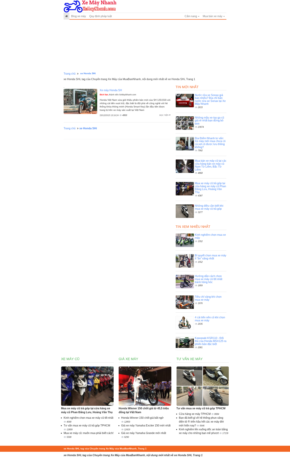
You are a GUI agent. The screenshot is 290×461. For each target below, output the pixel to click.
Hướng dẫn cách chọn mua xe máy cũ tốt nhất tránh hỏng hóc (208, 279)
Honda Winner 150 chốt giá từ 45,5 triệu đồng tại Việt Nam (144, 410)
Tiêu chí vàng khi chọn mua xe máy (208, 298)
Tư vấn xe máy (189, 359)
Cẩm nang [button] (191, 16)
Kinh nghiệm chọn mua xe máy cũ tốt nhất (88, 417)
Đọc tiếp (164, 115)
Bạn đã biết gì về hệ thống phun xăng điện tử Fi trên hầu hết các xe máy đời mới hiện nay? (201, 421)
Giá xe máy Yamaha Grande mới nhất (143, 433)
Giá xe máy (128, 359)
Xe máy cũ (70, 359)
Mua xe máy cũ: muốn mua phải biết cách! (88, 433)
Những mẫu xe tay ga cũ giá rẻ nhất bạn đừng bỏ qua (209, 120)
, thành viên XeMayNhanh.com (118, 95)
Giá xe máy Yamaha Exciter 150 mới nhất (146, 425)
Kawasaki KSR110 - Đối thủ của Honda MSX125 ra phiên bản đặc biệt (210, 341)
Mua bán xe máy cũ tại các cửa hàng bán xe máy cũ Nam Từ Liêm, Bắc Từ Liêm (210, 165)
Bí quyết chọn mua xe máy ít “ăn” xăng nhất (210, 257)
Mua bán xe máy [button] (213, 16)
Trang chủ (70, 73)
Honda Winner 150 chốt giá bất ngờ (142, 417)
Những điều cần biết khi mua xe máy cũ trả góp (209, 207)
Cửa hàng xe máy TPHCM (195, 413)
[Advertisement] (145, 45)
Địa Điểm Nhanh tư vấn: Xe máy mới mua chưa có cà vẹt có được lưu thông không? (210, 143)
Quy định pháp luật (100, 16)
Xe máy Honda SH (111, 90)
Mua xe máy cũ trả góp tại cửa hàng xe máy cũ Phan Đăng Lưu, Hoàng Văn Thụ (210, 188)
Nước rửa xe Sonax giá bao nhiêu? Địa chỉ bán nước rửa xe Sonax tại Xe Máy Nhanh (210, 99)
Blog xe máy (78, 16)
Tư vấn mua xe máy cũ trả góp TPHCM (87, 425)
